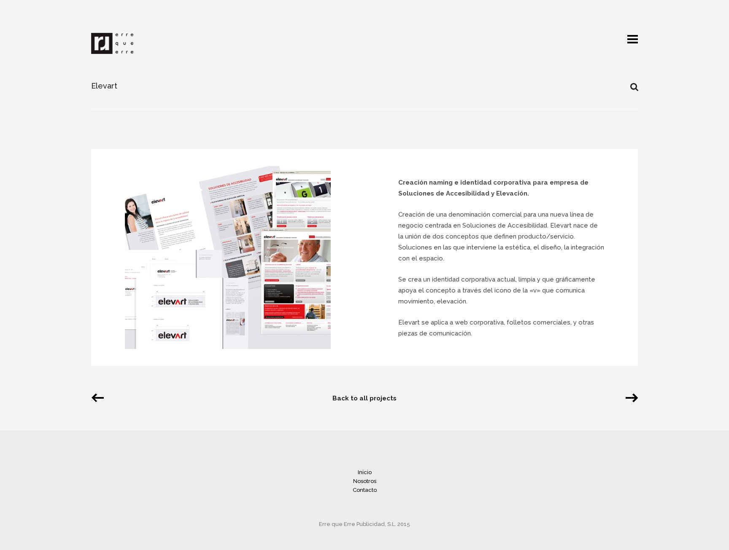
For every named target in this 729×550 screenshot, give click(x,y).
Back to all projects (364, 398)
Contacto (365, 490)
